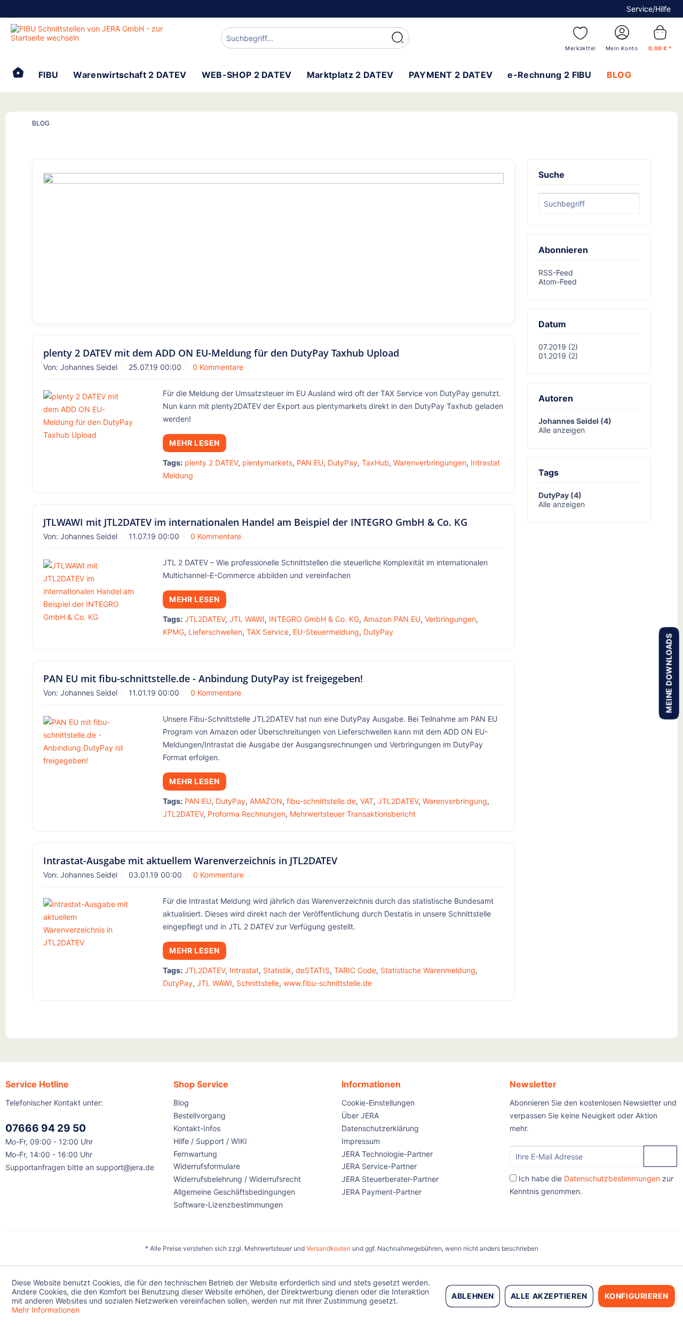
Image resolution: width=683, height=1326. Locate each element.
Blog (181, 1102)
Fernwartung (195, 1153)
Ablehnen (472, 1295)
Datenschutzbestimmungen (612, 1178)
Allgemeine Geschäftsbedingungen (234, 1191)
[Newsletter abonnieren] (660, 1156)
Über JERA (360, 1115)
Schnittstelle (257, 983)
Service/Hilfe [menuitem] (648, 8)
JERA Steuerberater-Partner (390, 1178)
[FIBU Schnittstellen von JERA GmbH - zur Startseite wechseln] (91, 37)
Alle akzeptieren (549, 1295)
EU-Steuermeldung (326, 631)
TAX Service (268, 631)
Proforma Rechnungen (246, 813)
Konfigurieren (637, 1295)
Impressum (361, 1141)
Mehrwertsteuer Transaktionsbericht (353, 813)
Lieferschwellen (215, 631)
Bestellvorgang (199, 1115)
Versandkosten (328, 1248)
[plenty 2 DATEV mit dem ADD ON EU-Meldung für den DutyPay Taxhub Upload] (89, 415)
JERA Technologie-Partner (387, 1153)
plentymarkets (267, 462)
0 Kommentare (218, 367)
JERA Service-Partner (379, 1166)
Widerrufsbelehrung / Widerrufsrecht (237, 1178)
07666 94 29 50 (45, 1128)
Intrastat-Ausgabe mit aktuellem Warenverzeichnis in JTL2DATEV (190, 860)
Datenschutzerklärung (380, 1128)
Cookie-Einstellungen (378, 1102)
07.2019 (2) (558, 346)
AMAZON (266, 801)
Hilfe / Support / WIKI (210, 1141)
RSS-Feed (555, 272)
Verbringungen (450, 618)
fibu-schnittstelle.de (321, 801)
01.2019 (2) (558, 355)
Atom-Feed (557, 281)
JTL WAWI (247, 618)
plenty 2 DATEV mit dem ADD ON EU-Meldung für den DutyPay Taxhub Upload (221, 352)
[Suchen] (397, 38)
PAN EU (310, 462)
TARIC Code (355, 970)
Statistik (277, 970)
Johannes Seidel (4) (574, 420)
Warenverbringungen (429, 462)
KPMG (173, 631)
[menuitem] (315, 39)
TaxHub (375, 462)
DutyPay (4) (560, 495)
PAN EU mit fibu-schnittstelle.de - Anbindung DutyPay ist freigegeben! (203, 678)
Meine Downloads (668, 673)
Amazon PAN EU (391, 618)
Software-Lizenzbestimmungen (228, 1204)
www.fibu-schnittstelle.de (327, 983)
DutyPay (343, 462)
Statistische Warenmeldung (427, 970)
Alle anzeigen (561, 430)
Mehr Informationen (46, 1309)
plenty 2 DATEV (211, 462)
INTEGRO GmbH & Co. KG (314, 618)
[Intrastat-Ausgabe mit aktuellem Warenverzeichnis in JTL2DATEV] (89, 923)
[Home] (18, 73)
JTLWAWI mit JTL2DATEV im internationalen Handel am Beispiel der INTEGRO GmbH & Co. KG (255, 522)
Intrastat (244, 970)
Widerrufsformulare (206, 1166)
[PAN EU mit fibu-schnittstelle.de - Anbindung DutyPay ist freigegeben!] (89, 741)
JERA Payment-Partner (382, 1191)
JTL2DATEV (205, 618)
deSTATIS (313, 970)
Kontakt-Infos (196, 1128)
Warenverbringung (455, 801)
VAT (367, 801)
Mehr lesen (194, 442)
